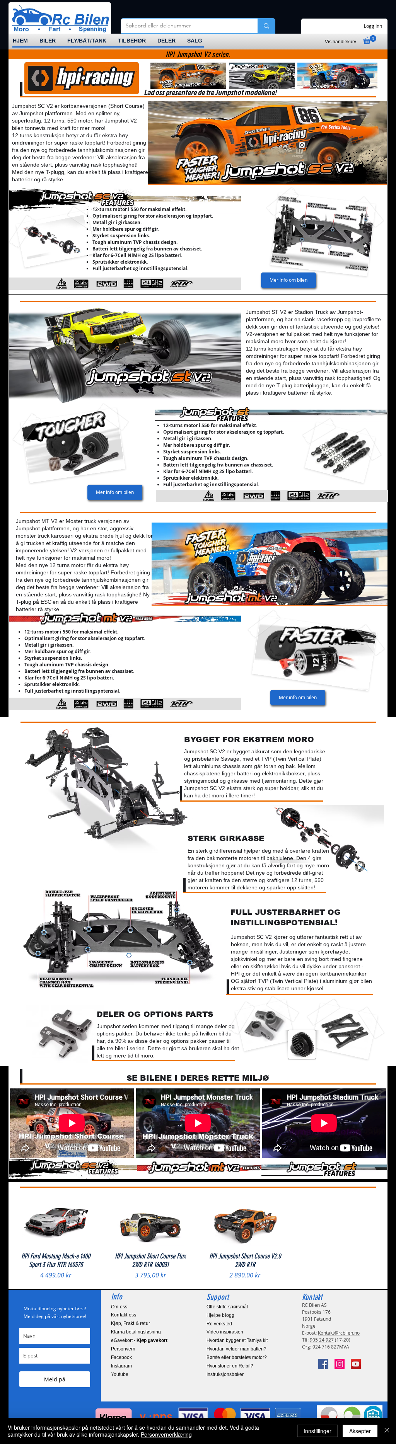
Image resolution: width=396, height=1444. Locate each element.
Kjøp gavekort (152, 1340)
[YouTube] (356, 1364)
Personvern (123, 1349)
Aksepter (360, 1431)
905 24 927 (322, 1340)
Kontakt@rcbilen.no (339, 1333)
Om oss (119, 1306)
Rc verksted (219, 1324)
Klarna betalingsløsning (136, 1332)
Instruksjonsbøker (225, 1374)
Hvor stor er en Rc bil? (230, 1366)
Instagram (121, 1366)
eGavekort (122, 1340)
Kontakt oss (123, 1315)
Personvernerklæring (166, 1434)
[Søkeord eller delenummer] (266, 26)
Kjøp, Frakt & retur (130, 1323)
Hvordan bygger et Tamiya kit (237, 1340)
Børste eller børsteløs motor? (237, 1357)
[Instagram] (340, 1364)
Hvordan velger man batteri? (236, 1349)
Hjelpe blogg (221, 1315)
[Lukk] (386, 1431)
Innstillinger (317, 1431)
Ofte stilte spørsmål (227, 1306)
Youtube (119, 1374)
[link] (369, 39)
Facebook (121, 1357)
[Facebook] (323, 1364)
